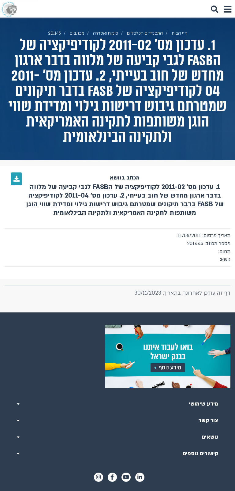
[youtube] (126, 477)
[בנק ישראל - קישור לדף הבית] (9, 9)
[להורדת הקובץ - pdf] (16, 178)
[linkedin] (139, 477)
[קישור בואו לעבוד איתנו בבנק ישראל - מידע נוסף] (117, 356)
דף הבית (179, 33)
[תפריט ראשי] (227, 9)
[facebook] (112, 477)
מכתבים (77, 33)
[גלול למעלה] (117, 312)
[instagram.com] (98, 477)
